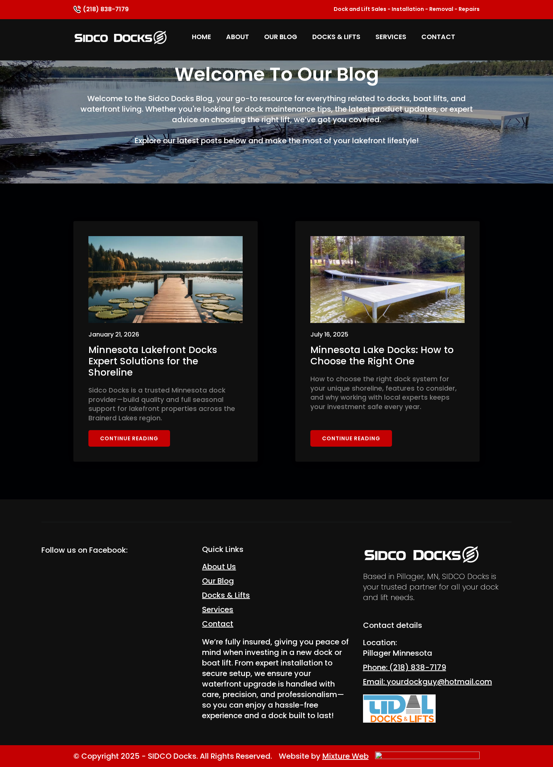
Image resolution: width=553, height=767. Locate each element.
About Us (219, 566)
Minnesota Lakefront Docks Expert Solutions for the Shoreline (152, 361)
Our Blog (280, 36)
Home (201, 36)
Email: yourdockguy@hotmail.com (427, 681)
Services (390, 36)
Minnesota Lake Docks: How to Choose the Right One (382, 355)
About (237, 36)
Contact (438, 36)
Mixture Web (345, 756)
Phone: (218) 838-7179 (404, 667)
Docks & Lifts (336, 36)
